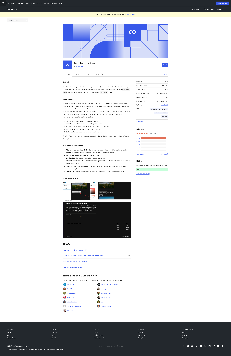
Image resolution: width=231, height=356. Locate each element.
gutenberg (157, 112)
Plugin (53, 335)
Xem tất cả (164, 154)
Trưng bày (54, 329)
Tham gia (141, 329)
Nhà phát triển (98, 74)
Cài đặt (86, 74)
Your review (140, 154)
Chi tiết (67, 74)
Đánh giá (77, 74)
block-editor (154, 109)
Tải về (165, 65)
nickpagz (104, 289)
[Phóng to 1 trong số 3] (94, 184)
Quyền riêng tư (11, 338)
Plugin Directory (12, 9)
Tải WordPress (222, 3)
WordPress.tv (99, 338)
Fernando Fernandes (74, 306)
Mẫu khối (53, 338)
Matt (184, 332)
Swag (140, 338)
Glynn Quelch (105, 297)
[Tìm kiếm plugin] (26, 20)
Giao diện (54, 332)
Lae (102, 302)
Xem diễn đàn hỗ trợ (143, 174)
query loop (164, 116)
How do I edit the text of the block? (75, 261)
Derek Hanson (72, 302)
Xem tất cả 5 (164, 105)
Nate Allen (70, 297)
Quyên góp (142, 335)
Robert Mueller (106, 306)
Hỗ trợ (166, 74)
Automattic (79, 66)
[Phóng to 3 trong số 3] (129, 205)
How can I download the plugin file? (75, 250)
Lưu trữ (9, 335)
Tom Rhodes (71, 289)
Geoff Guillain (71, 293)
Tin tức (9, 332)
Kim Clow (70, 310)
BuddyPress (186, 338)
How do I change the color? (72, 267)
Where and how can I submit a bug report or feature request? (83, 256)
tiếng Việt (27, 346)
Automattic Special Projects (110, 284)
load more (164, 112)
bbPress (185, 335)
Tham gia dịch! (130, 14)
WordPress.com (187, 329)
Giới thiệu (10, 329)
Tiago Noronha (106, 293)
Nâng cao (139, 122)
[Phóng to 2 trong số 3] (129, 184)
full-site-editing (163, 109)
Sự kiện (140, 332)
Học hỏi (97, 329)
